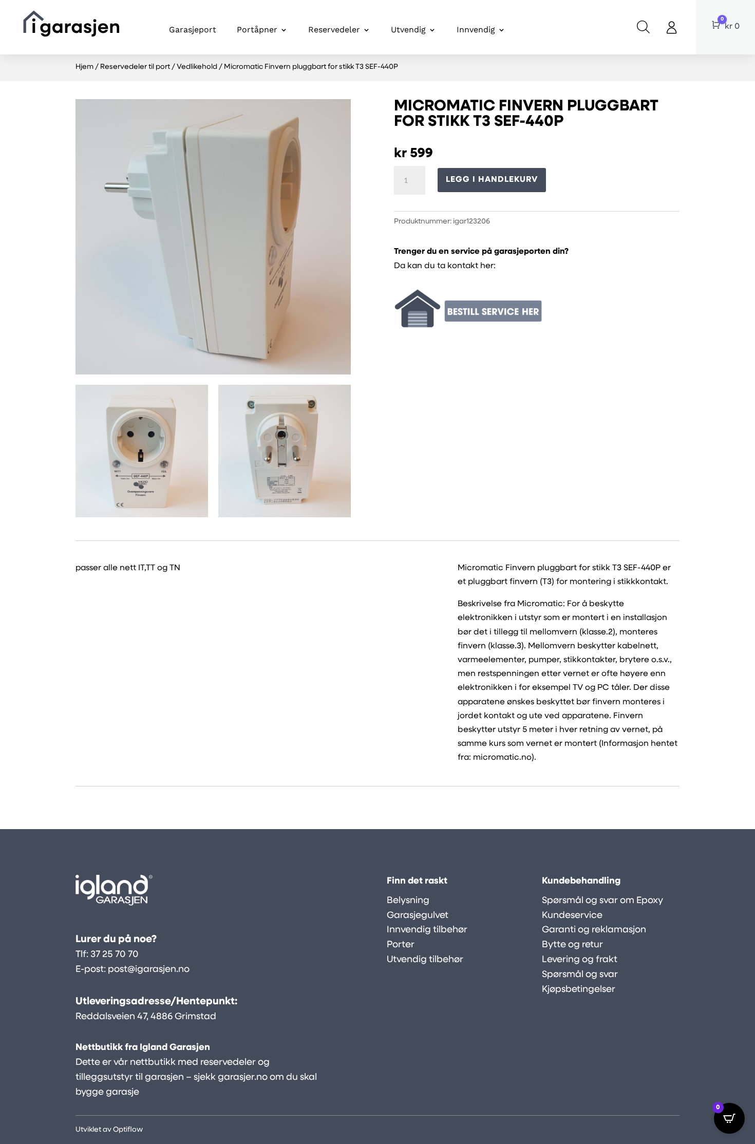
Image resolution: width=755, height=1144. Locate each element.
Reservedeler (334, 29)
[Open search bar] (643, 27)
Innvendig (476, 29)
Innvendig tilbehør (427, 930)
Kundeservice (572, 916)
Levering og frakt (579, 960)
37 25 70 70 (114, 955)
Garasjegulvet (417, 916)
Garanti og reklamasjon (594, 930)
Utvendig (408, 29)
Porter (400, 945)
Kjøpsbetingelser (578, 990)
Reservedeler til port (135, 67)
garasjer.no (243, 1077)
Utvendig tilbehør (425, 960)
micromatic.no (502, 758)
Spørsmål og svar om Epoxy (602, 901)
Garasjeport (192, 29)
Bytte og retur (572, 945)
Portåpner (257, 29)
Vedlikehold (197, 67)
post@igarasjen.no (149, 969)
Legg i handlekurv (492, 180)
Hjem (84, 67)
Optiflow (128, 1130)
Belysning (408, 901)
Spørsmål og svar (580, 975)
